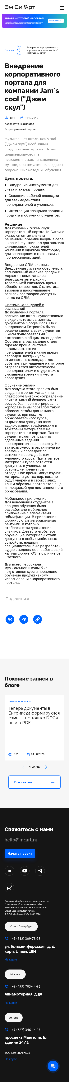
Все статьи (23, 782)
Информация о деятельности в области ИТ (26, 907)
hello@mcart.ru (21, 839)
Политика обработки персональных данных (27, 901)
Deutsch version (26, 911)
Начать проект (20, 853)
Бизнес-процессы (19, 701)
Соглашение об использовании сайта (23, 904)
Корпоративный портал (19, 123)
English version (12, 911)
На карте (11, 959)
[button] (45, 767)
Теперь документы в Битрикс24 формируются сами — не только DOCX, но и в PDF (34, 715)
